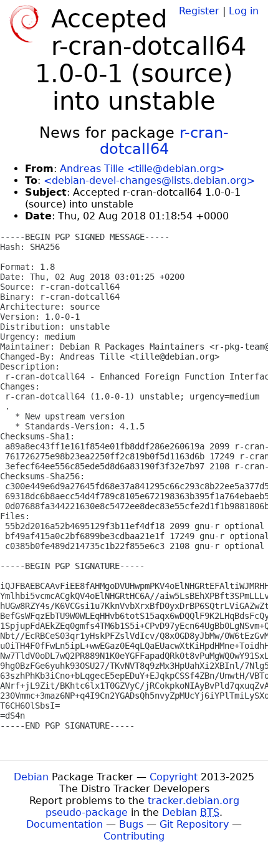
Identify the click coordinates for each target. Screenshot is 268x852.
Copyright (174, 777)
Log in (244, 11)
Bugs (131, 824)
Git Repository (194, 824)
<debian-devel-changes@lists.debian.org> (149, 180)
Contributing (134, 836)
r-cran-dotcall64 (164, 141)
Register (199, 11)
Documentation (64, 824)
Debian (31, 777)
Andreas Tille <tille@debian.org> (142, 169)
